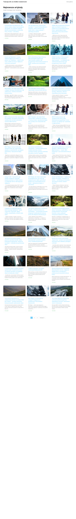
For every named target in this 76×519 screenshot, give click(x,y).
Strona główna (70, 1)
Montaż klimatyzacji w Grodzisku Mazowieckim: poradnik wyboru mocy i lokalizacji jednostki (37, 240)
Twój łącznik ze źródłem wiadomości (15, 2)
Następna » (42, 317)
